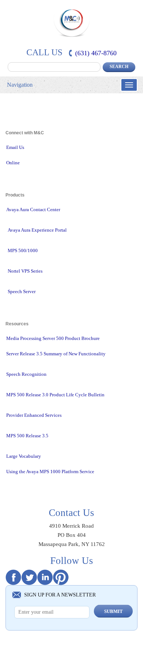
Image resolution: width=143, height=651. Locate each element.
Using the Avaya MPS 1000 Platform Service (50, 471)
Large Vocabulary (23, 456)
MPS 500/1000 (23, 250)
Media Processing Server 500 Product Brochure (53, 338)
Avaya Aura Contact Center (33, 209)
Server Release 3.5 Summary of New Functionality (56, 353)
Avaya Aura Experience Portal (37, 230)
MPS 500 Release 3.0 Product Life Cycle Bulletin (55, 394)
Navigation (20, 85)
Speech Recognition (26, 374)
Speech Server (22, 291)
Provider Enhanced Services (34, 415)
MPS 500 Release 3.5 (27, 435)
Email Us (15, 147)
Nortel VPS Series (25, 271)
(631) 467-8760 (96, 53)
